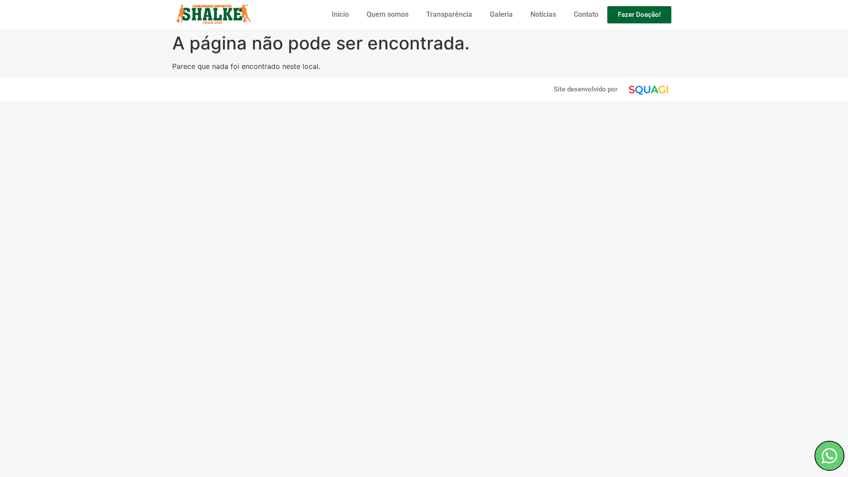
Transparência (449, 14)
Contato (586, 14)
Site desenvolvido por (585, 89)
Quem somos (388, 14)
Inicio (340, 14)
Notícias (543, 14)
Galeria (501, 14)
